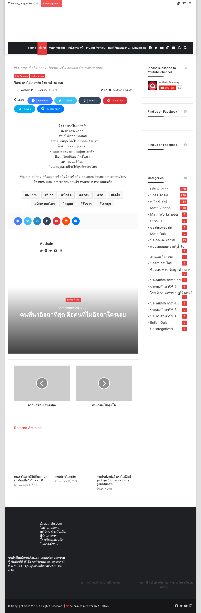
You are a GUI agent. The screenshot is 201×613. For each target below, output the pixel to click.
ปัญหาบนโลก (45, 203)
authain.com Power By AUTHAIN (89, 605)
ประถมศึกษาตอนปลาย (166, 280)
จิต (101, 195)
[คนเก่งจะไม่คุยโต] (73, 455)
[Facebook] (18, 221)
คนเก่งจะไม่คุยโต (65, 476)
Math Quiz (158, 234)
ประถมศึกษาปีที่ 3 (163, 310)
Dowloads (139, 47)
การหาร (156, 221)
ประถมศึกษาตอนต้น (164, 303)
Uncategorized (161, 329)
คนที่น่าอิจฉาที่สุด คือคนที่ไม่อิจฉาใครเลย (73, 314)
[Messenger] (76, 221)
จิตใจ (116, 195)
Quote (32, 195)
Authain (25, 89)
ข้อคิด (42, 47)
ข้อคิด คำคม (38, 68)
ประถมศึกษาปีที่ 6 (163, 286)
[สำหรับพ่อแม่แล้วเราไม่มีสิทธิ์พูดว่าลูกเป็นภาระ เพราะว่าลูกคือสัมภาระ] (114, 455)
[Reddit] (66, 221)
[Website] (42, 250)
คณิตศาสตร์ (75, 47)
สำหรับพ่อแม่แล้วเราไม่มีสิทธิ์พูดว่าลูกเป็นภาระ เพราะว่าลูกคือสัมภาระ (114, 480)
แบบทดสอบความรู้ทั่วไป (167, 246)
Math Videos (57, 47)
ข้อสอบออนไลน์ (161, 263)
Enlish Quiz (158, 322)
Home (32, 47)
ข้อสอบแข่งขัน (161, 227)
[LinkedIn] (37, 221)
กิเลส (50, 195)
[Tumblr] (47, 221)
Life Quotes (21, 76)
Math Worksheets (164, 214)
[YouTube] (56, 250)
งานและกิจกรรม (95, 47)
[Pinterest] (56, 221)
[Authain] (100, 24)
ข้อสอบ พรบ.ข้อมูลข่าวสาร (170, 269)
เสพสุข (106, 203)
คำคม (85, 195)
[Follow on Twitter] (32, 89)
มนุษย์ (69, 203)
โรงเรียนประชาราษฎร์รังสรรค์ (171, 293)
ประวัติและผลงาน (119, 47)
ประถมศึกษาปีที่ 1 (163, 316)
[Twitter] (28, 221)
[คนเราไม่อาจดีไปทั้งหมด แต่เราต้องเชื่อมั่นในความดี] (31, 455)
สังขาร (87, 203)
